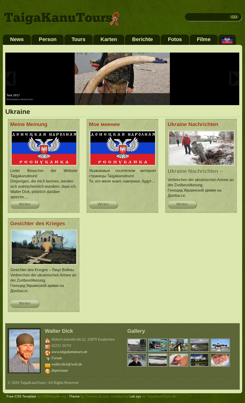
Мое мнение (104, 124)
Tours (78, 39)
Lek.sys (135, 396)
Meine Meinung (28, 124)
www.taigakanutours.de (69, 352)
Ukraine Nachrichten (193, 124)
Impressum (59, 370)
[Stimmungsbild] (200, 366)
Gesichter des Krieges (37, 223)
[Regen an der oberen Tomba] (137, 351)
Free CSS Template (21, 396)
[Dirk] (137, 366)
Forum (56, 358)
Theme (74, 396)
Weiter (25, 204)
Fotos (175, 39)
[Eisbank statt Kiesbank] (158, 366)
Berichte (142, 39)
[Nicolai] (220, 366)
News (17, 39)
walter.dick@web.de (66, 364)
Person (47, 39)
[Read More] (122, 79)
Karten (108, 39)
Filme (204, 39)
